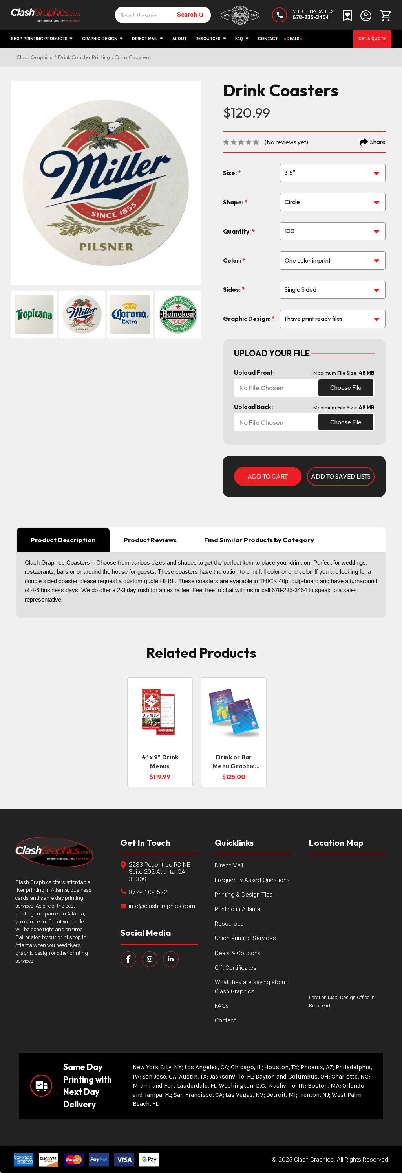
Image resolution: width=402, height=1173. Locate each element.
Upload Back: (253, 407)
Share (378, 141)
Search (187, 14)
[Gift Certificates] (347, 15)
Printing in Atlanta (237, 909)
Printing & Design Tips (244, 894)
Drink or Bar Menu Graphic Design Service (233, 762)
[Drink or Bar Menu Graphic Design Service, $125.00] (233, 713)
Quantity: (237, 231)
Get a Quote (372, 38)
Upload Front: (254, 372)
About (179, 38)
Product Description (63, 540)
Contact (268, 38)
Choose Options (160, 733)
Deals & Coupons (238, 953)
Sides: (232, 289)
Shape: (234, 202)
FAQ (239, 38)
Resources (208, 38)
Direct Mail (144, 38)
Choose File (346, 387)
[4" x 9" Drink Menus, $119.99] (160, 713)
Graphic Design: (247, 318)
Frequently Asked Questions (252, 880)
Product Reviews (150, 540)
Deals (293, 38)
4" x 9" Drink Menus (160, 761)
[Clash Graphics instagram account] (149, 959)
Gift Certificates (235, 967)
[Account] (366, 15)
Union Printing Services (245, 938)
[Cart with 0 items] (383, 15)
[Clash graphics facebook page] (128, 959)
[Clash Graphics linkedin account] (170, 959)
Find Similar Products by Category (259, 540)
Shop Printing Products (39, 38)
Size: (230, 173)
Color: (232, 260)
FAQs (222, 1005)
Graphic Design (99, 38)
